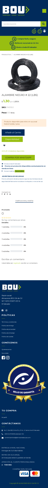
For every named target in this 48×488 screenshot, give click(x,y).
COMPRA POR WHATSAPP (18, 157)
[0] (33, 31)
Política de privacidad (8, 329)
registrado (17, 263)
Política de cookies (7, 336)
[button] (4, 145)
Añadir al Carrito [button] (13, 132)
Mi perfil (4, 417)
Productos (6, 54)
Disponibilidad (12, 139)
